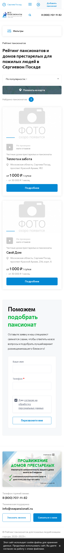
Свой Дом (13, 252)
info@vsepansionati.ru (17, 508)
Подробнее (32, 187)
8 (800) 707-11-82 (51, 14)
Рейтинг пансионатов (14, 43)
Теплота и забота (19, 159)
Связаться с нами (47, 517)
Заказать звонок (16, 517)
